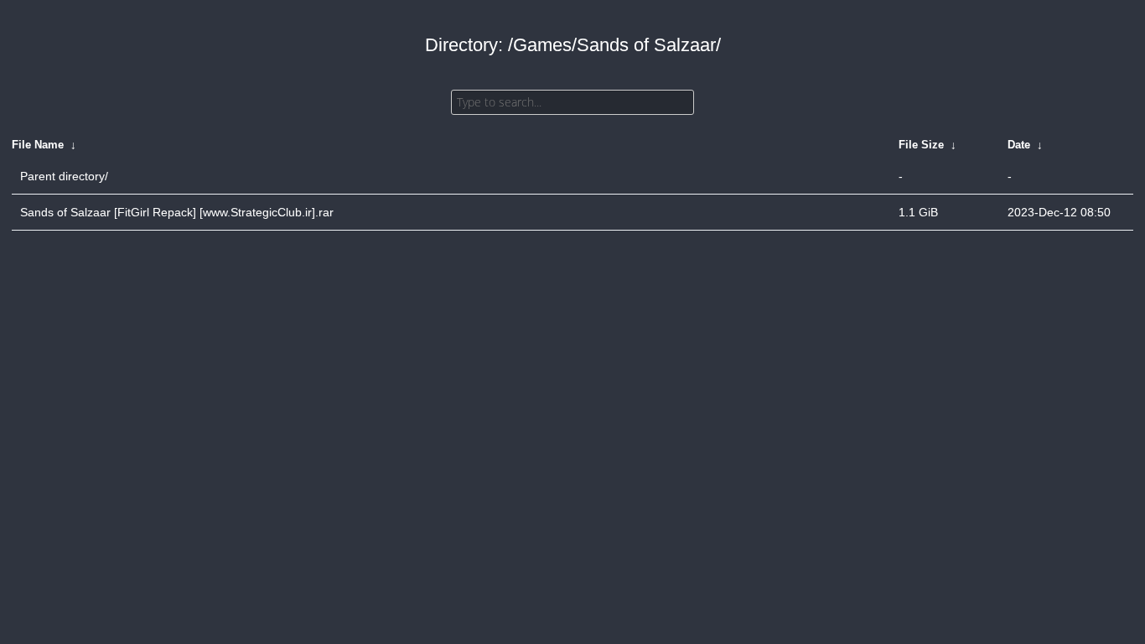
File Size (921, 144)
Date (1019, 144)
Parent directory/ (64, 176)
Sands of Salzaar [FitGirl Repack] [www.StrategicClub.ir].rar (177, 212)
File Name (38, 144)
